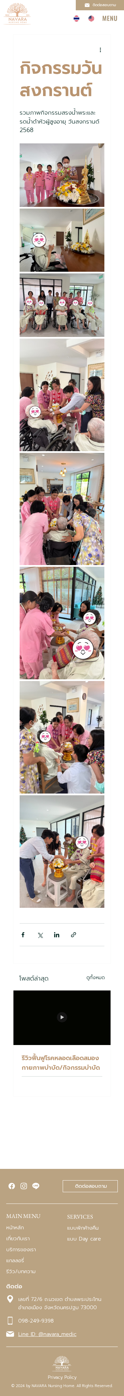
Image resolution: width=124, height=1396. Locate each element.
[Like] (11, 1186)
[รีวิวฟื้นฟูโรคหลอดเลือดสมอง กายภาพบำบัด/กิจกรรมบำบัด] (62, 1017)
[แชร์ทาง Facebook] (23, 934)
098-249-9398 (36, 1321)
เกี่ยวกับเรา (18, 1238)
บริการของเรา (21, 1249)
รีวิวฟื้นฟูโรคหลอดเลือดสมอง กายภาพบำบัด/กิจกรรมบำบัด (61, 1062)
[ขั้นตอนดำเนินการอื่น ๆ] (100, 50)
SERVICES (80, 1216)
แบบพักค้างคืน (83, 1228)
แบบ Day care (84, 1239)
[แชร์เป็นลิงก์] (73, 934)
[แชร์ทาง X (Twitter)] (40, 934)
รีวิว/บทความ (20, 1271)
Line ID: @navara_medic (47, 1334)
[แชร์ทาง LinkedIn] (56, 934)
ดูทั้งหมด (95, 977)
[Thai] (76, 18)
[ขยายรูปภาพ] (62, 175)
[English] (91, 18)
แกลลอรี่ (15, 1260)
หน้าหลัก (15, 1227)
